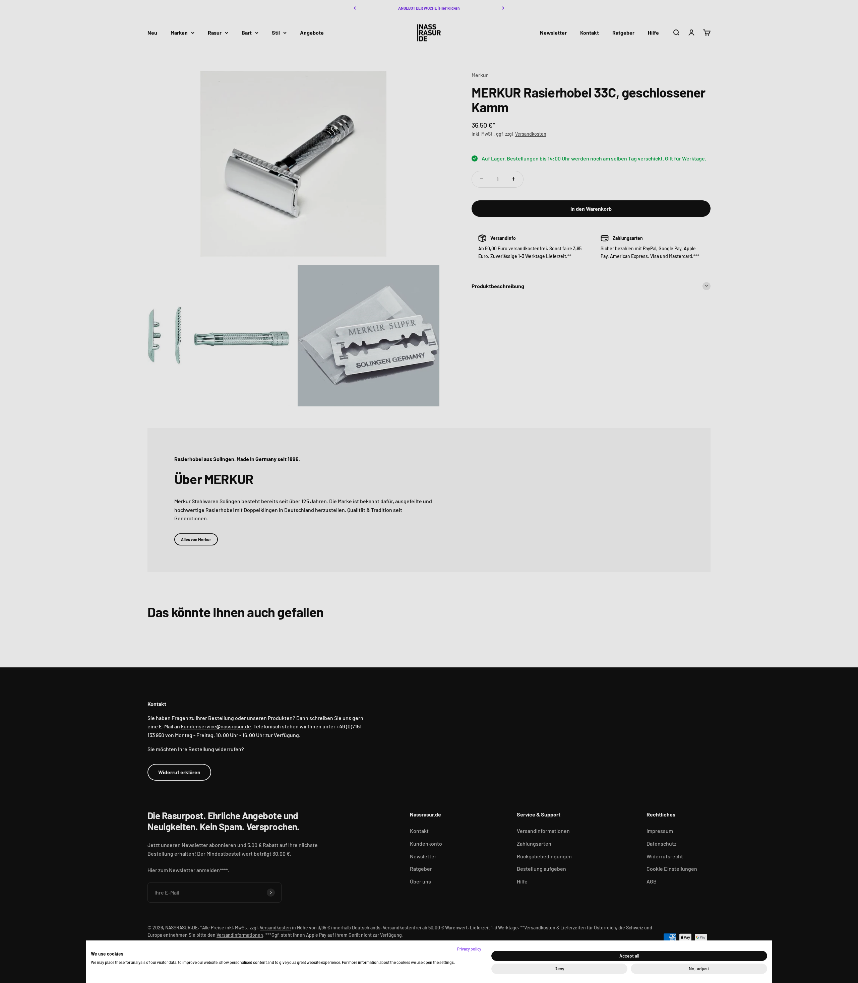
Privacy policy (469, 948)
